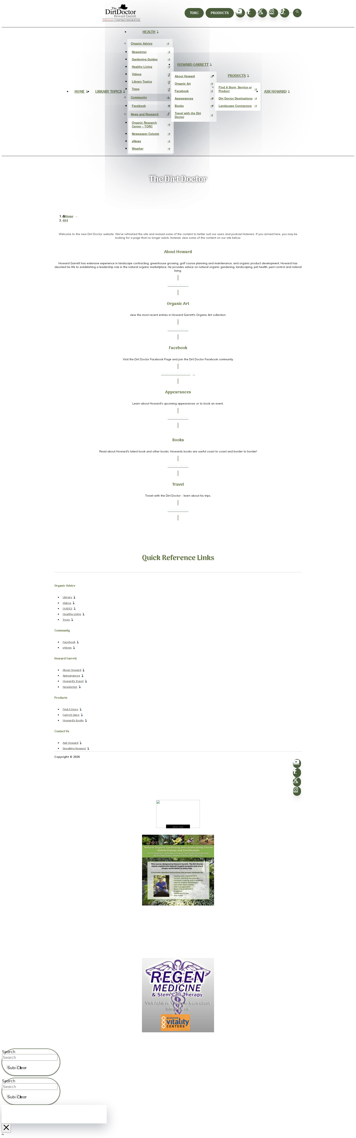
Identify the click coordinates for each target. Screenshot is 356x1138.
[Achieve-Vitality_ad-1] (178, 1031)
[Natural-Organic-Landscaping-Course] (178, 904)
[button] (297, 13)
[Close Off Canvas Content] (6, 1128)
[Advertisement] (178, 932)
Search (8, 1051)
